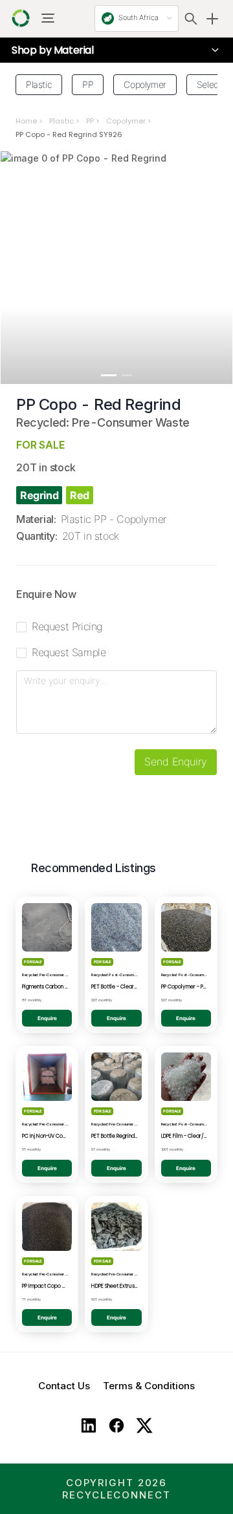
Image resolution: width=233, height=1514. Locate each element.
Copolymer (126, 121)
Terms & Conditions (149, 1386)
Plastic (61, 121)
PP (90, 121)
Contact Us (64, 1386)
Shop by (53, 50)
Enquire (47, 1018)
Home (26, 121)
